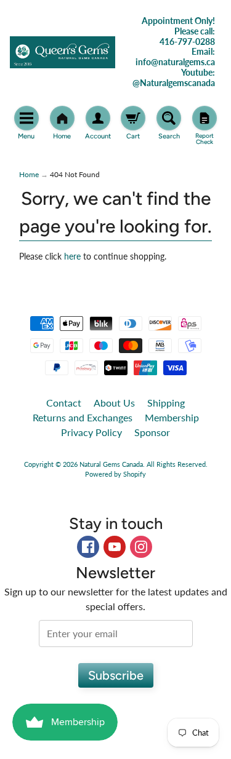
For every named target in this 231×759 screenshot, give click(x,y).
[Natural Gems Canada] (63, 52)
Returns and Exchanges (82, 417)
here (72, 256)
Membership (172, 417)
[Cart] (133, 118)
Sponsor (152, 432)
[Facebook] (88, 547)
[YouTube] (114, 547)
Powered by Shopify (115, 474)
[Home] (62, 118)
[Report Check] (204, 118)
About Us (114, 402)
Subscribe (116, 675)
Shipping (166, 402)
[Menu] (26, 118)
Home (29, 174)
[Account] (98, 118)
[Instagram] (141, 547)
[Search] (168, 118)
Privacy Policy (91, 432)
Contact (63, 402)
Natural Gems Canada (111, 464)
